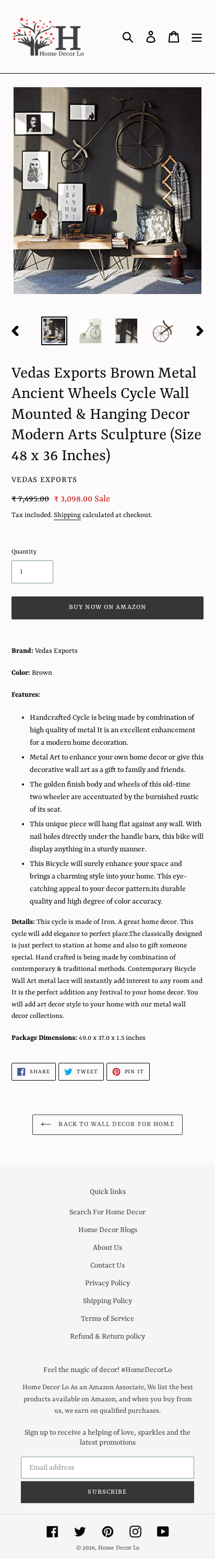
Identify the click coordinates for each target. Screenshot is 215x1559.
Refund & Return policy (107, 1336)
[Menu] (196, 36)
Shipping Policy (107, 1301)
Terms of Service (107, 1319)
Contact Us (107, 1265)
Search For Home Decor (107, 1212)
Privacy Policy (107, 1283)
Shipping (67, 515)
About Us (107, 1248)
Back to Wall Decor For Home (115, 1124)
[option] (55, 330)
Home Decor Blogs (107, 1230)
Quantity (24, 552)
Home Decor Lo (118, 1548)
